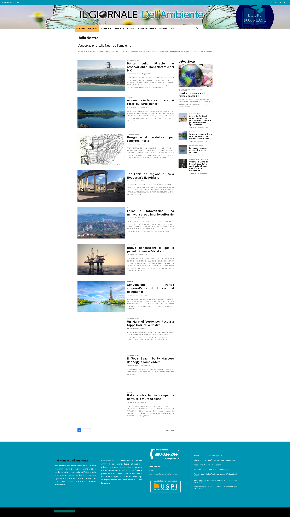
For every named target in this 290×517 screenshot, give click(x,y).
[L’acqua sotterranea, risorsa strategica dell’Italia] (183, 149)
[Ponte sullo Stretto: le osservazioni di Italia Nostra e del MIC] (101, 75)
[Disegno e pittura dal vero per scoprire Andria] (101, 149)
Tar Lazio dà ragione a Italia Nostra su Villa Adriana (150, 175)
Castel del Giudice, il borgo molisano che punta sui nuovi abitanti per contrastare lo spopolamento (200, 120)
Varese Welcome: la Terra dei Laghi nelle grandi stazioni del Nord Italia (200, 136)
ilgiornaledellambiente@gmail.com (164, 474)
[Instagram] (276, 2)
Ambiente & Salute (184, 89)
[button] (196, 28)
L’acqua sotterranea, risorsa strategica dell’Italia (198, 150)
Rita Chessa (192, 127)
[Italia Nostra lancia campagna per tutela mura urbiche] (101, 407)
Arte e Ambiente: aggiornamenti (199, 159)
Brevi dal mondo (132, 245)
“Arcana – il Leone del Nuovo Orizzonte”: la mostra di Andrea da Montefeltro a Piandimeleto (198, 166)
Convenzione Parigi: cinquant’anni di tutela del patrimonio (150, 288)
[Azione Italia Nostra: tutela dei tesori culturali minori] (101, 112)
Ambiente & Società (133, 60)
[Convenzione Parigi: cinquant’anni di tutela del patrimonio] (101, 296)
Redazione (130, 144)
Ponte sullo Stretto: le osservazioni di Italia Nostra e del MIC (150, 67)
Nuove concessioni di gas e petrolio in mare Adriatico (150, 249)
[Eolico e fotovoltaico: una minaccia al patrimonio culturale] (101, 223)
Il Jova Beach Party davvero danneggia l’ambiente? (150, 360)
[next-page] (89, 430)
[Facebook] (271, 2)
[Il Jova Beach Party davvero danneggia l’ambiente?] (101, 370)
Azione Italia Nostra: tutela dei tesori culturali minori (150, 102)
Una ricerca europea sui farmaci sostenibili (192, 94)
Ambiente (130, 97)
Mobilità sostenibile (195, 132)
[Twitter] (280, 2)
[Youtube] (285, 2)
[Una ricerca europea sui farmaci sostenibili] (196, 75)
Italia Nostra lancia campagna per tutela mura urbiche (150, 397)
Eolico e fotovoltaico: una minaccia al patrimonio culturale (150, 212)
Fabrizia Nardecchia (133, 74)
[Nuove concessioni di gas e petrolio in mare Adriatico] (101, 259)
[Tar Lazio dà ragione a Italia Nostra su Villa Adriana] (101, 186)
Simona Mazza (131, 107)
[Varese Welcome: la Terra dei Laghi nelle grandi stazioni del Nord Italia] (183, 135)
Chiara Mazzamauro (133, 365)
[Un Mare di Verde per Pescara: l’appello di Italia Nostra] (101, 333)
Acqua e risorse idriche (196, 145)
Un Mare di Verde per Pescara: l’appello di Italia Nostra (150, 323)
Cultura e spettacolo (195, 114)
